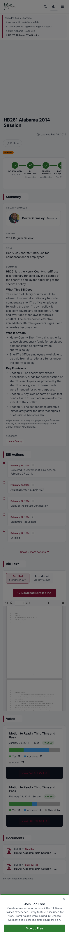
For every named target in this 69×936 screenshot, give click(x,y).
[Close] (64, 899)
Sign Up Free (34, 928)
